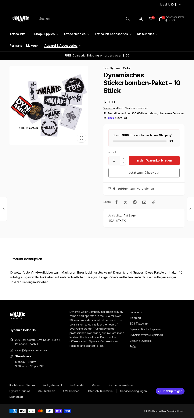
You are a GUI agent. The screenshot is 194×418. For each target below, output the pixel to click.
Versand (108, 108)
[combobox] (84, 18)
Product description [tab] (26, 259)
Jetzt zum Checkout (144, 172)
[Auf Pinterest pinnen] (135, 202)
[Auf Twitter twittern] (126, 202)
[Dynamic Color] (17, 320)
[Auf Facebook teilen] (116, 202)
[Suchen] (128, 19)
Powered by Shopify (176, 411)
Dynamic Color (117, 68)
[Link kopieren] (154, 202)
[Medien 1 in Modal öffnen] (48, 105)
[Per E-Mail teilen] (144, 202)
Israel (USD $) (169, 4)
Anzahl (112, 152)
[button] (172, 19)
